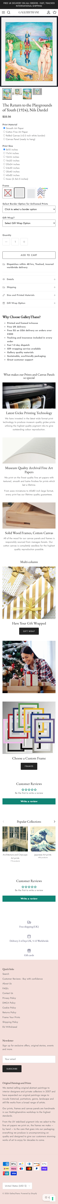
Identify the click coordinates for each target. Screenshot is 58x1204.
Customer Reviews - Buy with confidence (22, 978)
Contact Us (7, 993)
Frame (5, 185)
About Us (7, 983)
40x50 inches (12, 175)
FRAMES (29, 766)
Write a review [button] (29, 801)
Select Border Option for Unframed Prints (25, 204)
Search (5, 974)
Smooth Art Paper (15, 128)
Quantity (6, 235)
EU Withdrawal (9, 1027)
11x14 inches (12, 153)
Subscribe (11, 1068)
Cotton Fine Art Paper (17, 132)
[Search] (10, 12)
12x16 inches (12, 157)
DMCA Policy (8, 1002)
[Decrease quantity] (6, 241)
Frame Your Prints (11, 1017)
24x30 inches (12, 168)
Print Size (7, 146)
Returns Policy (9, 1012)
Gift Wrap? (8, 217)
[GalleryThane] (29, 12)
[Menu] (3, 12)
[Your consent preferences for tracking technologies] (53, 1199)
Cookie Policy (9, 1007)
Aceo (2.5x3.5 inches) (17, 179)
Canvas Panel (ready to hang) (20, 139)
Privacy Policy (9, 998)
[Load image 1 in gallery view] (29, 51)
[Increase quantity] (24, 241)
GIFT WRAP (29, 631)
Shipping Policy (10, 1022)
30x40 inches (12, 171)
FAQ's (5, 988)
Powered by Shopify (29, 1193)
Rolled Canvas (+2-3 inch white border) (25, 135)
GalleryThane (15, 1193)
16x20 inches (12, 160)
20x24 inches (13, 164)
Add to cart (29, 255)
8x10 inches (12, 149)
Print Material (9, 124)
